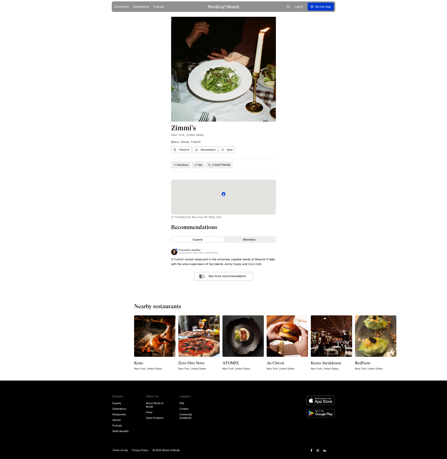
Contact (183, 408)
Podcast (117, 425)
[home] (223, 6)
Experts (116, 403)
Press (149, 412)
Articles (116, 419)
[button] (121, 6)
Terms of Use (120, 450)
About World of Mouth (154, 405)
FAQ (181, 403)
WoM (120, 431)
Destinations (119, 408)
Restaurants (119, 414)
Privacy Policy (140, 450)
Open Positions (154, 417)
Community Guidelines (185, 416)
